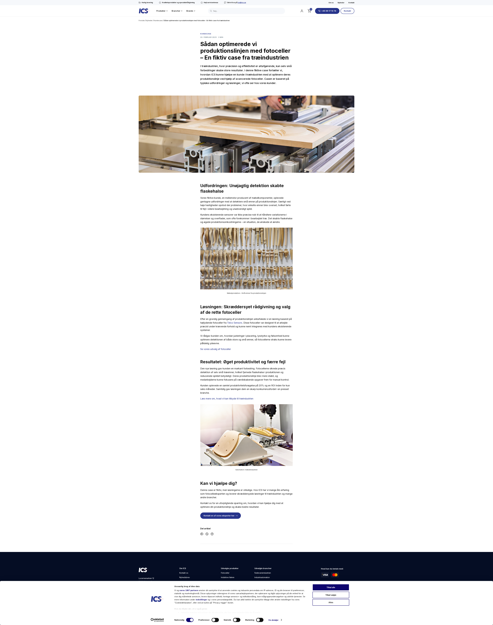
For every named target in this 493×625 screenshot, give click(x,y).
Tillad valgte (330, 595)
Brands (189, 11)
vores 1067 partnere (188, 590)
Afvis (331, 602)
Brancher (176, 11)
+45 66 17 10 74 (328, 11)
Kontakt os (183, 573)
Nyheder (341, 3)
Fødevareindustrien (262, 573)
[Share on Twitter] (206, 533)
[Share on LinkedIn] (212, 533)
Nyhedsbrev (184, 577)
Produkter (160, 11)
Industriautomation (262, 577)
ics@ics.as (242, 2)
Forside (142, 20)
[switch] (215, 620)
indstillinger (201, 600)
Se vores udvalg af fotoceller (215, 349)
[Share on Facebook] (201, 533)
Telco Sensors (234, 322)
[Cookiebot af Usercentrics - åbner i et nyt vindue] (157, 620)
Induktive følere (227, 577)
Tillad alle (331, 587)
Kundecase (158, 20)
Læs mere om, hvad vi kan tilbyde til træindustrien (226, 398)
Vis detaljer (273, 620)
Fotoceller (225, 573)
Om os (331, 3)
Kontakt (351, 3)
